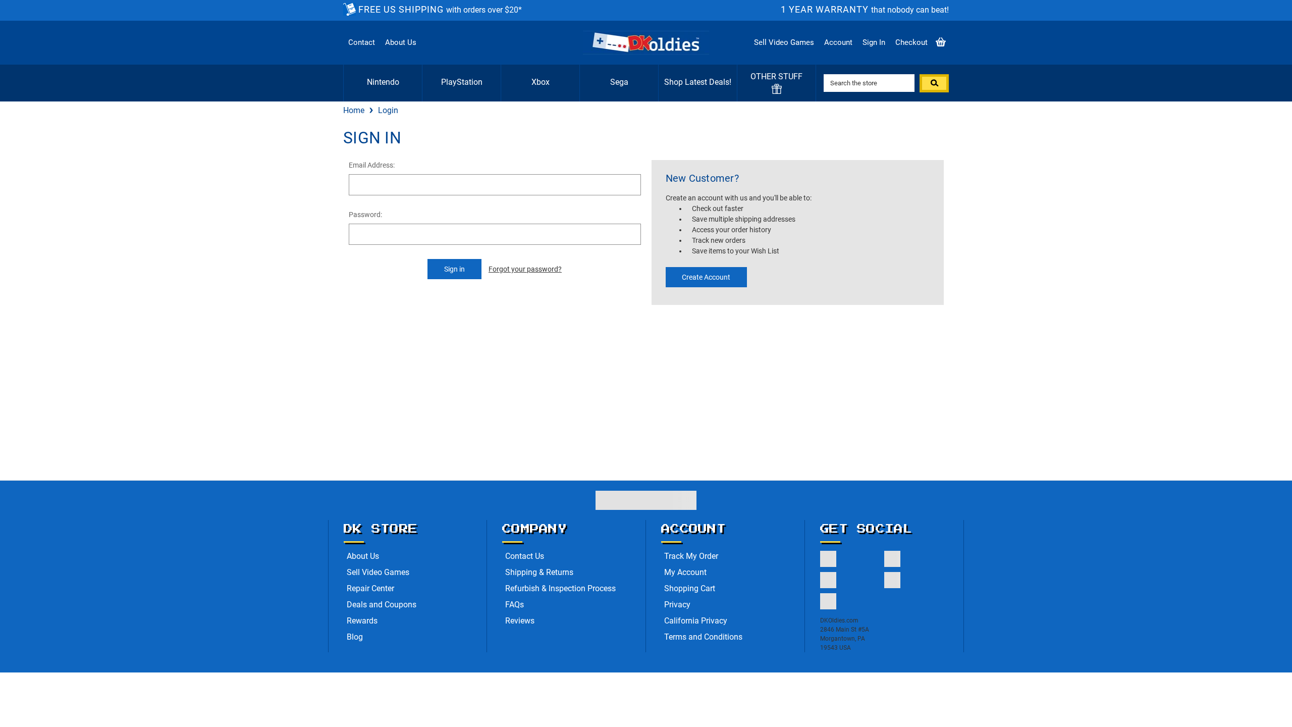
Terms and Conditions (703, 637)
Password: (365, 215)
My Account (685, 572)
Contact (361, 42)
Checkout (911, 42)
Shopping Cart (689, 588)
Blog (355, 637)
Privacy (677, 604)
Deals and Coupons (381, 604)
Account (838, 42)
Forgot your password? (525, 269)
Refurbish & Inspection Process (560, 588)
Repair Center (370, 588)
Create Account (706, 277)
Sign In (874, 42)
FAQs (514, 604)
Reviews (519, 621)
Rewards (362, 621)
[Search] (934, 83)
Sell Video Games (784, 42)
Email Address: (372, 165)
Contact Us (524, 556)
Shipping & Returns (539, 572)
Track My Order (691, 556)
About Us (400, 42)
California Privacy (695, 621)
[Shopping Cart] (941, 42)
